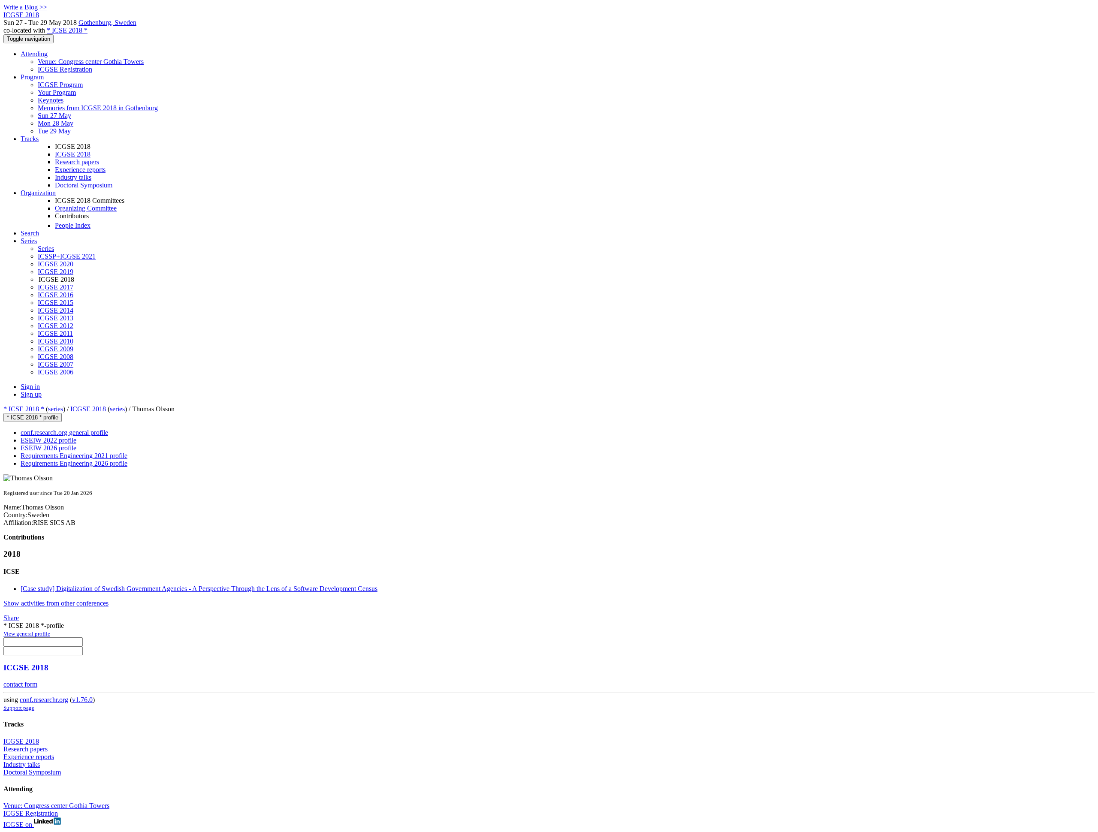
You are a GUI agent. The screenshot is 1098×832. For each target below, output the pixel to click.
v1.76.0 (82, 699)
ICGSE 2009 (55, 349)
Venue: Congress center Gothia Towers (91, 61)
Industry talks (73, 177)
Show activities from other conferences (56, 603)
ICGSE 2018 (72, 154)
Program (32, 77)
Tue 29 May (54, 131)
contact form (20, 684)
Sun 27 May (54, 115)
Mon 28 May (55, 123)
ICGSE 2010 (55, 341)
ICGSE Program (60, 84)
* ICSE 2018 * (67, 30)
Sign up (31, 394)
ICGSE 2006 (55, 372)
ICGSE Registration (65, 69)
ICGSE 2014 (55, 310)
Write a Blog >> (25, 7)
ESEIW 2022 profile (48, 440)
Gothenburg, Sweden (107, 22)
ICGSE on (18, 824)
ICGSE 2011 (55, 333)
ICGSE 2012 (55, 325)
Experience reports (80, 169)
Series (46, 248)
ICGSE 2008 (55, 356)
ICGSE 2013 (55, 318)
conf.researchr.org (44, 699)
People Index (72, 225)
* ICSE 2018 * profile (32, 417)
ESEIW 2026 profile (48, 448)
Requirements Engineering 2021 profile (74, 455)
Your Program (57, 92)
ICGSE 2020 (55, 264)
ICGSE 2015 (55, 302)
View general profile (26, 633)
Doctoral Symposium (83, 185)
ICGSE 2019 (55, 271)
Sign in (30, 386)
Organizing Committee (86, 208)
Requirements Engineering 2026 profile (74, 463)
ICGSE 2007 (55, 364)
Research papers (77, 162)
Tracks (30, 138)
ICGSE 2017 (55, 287)
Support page (18, 708)
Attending (34, 53)
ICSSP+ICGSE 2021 (67, 256)
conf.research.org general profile (64, 432)
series (55, 409)
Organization (38, 192)
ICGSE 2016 (55, 294)
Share (11, 617)
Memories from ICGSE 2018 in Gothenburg (98, 108)
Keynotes (50, 100)
